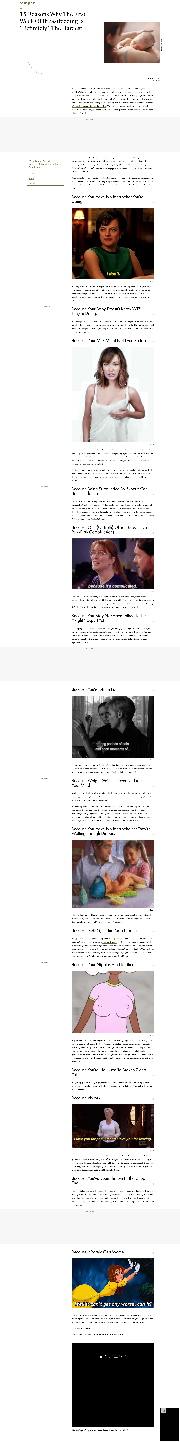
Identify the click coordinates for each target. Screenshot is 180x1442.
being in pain (83, 772)
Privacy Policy (32, 183)
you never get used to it (96, 1082)
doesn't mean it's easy (89, 168)
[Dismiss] (176, 1409)
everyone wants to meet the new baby (102, 1155)
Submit (31, 179)
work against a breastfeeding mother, (101, 178)
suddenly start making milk (115, 449)
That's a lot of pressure (105, 290)
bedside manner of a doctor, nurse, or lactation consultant (100, 515)
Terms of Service (54, 182)
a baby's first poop (110, 942)
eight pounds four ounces (98, 796)
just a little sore (95, 1054)
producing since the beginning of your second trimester (119, 453)
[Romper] (27, 3)
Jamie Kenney (155, 79)
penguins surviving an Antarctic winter (107, 161)
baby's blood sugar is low (124, 600)
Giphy (152, 281)
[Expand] (162, 1409)
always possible (112, 168)
